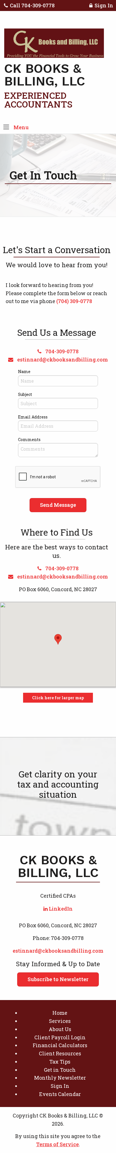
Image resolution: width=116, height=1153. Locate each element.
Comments (29, 439)
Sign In (104, 5)
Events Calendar (60, 1094)
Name (24, 371)
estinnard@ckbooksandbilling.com (62, 359)
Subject (25, 394)
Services (60, 1021)
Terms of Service (57, 1144)
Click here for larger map (58, 697)
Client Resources (60, 1053)
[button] (6, 127)
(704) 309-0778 (74, 301)
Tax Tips (59, 1061)
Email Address (33, 417)
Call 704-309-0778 (32, 5)
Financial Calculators (60, 1045)
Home (59, 1012)
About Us (60, 1029)
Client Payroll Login (60, 1037)
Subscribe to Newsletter (58, 979)
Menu (21, 127)
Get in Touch (60, 1069)
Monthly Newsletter (60, 1077)
